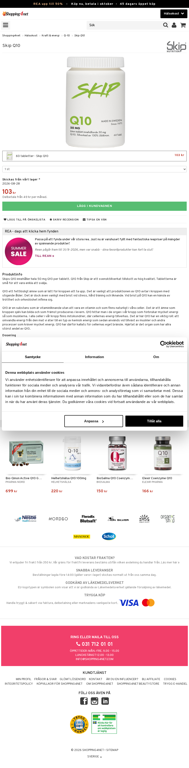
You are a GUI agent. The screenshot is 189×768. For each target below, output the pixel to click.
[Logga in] (174, 25)
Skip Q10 (79, 36)
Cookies (170, 679)
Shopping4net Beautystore (138, 684)
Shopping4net (11, 36)
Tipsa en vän (96, 220)
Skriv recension (65, 220)
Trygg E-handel (175, 684)
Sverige (93, 757)
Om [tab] (156, 357)
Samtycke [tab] (33, 357)
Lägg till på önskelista (26, 220)
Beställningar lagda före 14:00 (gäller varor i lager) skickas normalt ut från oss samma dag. (94, 572)
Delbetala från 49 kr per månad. (24, 197)
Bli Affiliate (151, 679)
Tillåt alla (154, 421)
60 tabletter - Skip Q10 (99, 155)
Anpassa (91, 421)
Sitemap (112, 750)
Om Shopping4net (99, 684)
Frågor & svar (45, 679)
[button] (183, 25)
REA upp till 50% (48, 4)
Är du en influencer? (122, 679)
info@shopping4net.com (94, 659)
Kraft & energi (50, 36)
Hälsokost (31, 36)
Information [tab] (94, 357)
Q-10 (67, 36)
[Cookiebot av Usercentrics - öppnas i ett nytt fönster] (163, 344)
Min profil (23, 679)
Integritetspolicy (19, 684)
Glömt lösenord (73, 679)
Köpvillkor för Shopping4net (60, 684)
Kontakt (95, 679)
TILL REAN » (44, 256)
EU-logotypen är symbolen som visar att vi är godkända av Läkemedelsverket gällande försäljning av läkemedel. (94, 585)
